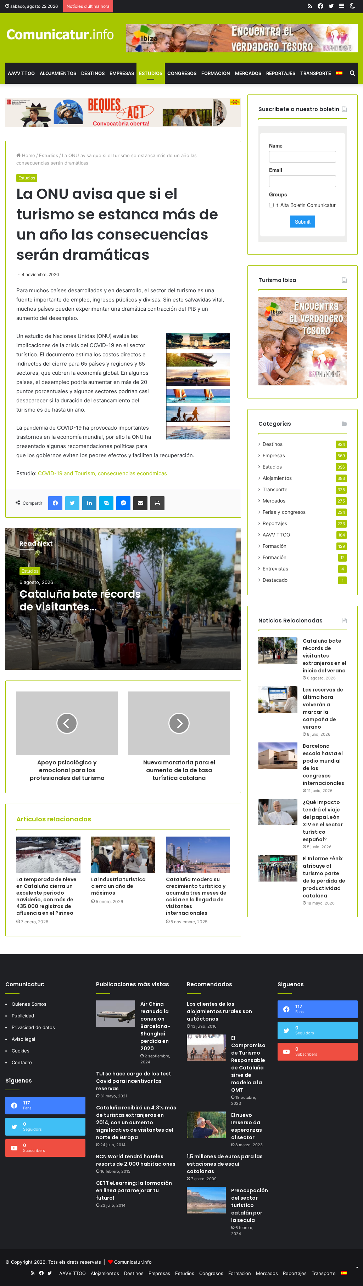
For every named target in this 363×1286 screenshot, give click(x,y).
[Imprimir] (157, 503)
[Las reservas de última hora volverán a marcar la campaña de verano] (277, 699)
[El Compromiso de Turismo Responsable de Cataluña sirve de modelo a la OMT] (206, 1047)
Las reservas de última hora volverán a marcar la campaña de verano (323, 708)
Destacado (275, 580)
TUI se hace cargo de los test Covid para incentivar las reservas (133, 1081)
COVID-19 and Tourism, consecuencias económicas (102, 473)
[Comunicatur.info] (60, 34)
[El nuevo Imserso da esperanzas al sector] (206, 1125)
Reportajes (280, 73)
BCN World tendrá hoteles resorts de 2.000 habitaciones (135, 1160)
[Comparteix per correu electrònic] (140, 503)
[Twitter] (72, 503)
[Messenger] (123, 503)
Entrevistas (275, 569)
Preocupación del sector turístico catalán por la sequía (249, 1205)
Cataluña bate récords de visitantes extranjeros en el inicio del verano (80, 613)
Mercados (248, 73)
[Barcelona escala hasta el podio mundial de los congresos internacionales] (277, 755)
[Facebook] (55, 503)
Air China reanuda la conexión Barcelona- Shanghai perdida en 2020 (155, 1026)
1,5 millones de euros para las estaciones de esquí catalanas (225, 1164)
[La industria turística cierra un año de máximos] (123, 855)
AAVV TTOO (21, 73)
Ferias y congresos (284, 512)
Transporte (315, 73)
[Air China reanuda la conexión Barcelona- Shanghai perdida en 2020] (115, 1013)
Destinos (93, 73)
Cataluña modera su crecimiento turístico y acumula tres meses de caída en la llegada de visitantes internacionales (196, 896)
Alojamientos (58, 73)
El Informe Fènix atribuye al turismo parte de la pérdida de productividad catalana (324, 877)
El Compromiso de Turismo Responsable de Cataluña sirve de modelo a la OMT (248, 1063)
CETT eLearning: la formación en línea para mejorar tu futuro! (134, 1190)
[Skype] (106, 503)
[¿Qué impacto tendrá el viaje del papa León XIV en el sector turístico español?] (277, 812)
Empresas (122, 73)
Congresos (181, 73)
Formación (215, 73)
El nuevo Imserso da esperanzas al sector (246, 1126)
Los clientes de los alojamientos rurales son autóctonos (219, 1011)
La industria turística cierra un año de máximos (118, 886)
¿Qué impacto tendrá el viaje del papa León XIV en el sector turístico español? (323, 821)
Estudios (150, 73)
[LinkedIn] (89, 503)
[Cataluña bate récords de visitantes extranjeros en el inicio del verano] (277, 650)
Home (28, 155)
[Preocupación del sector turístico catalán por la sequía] (206, 1200)
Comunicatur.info (133, 1262)
